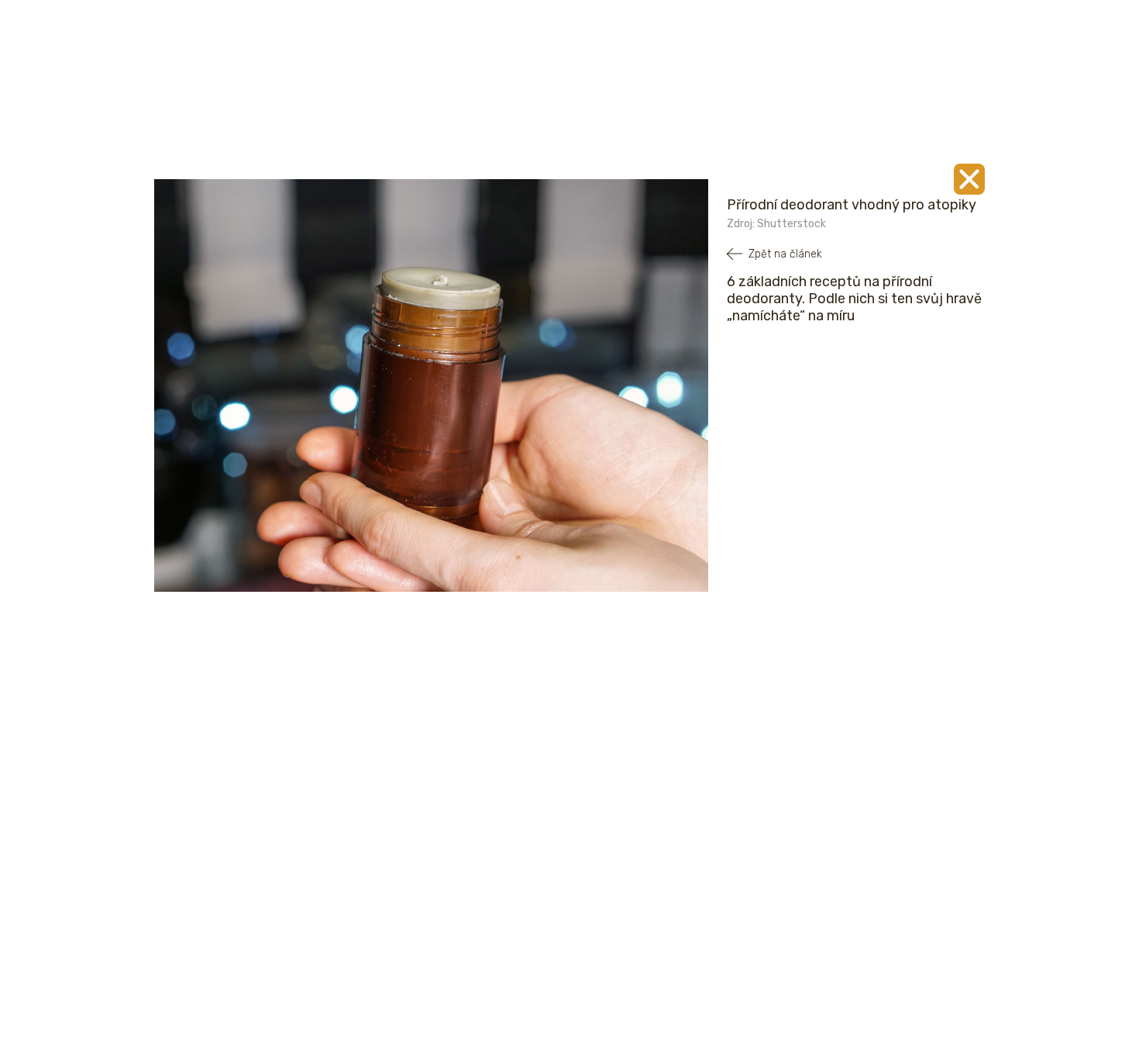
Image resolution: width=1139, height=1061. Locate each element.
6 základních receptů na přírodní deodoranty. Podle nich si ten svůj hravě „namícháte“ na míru (854, 298)
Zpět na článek (785, 254)
